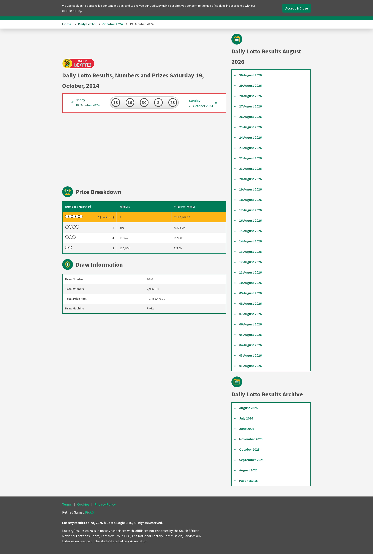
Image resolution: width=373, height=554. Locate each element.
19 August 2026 (250, 189)
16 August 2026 (250, 220)
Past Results (248, 480)
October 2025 (249, 449)
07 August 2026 (250, 314)
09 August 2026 (250, 293)
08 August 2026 (250, 303)
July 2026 (246, 418)
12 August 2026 (250, 262)
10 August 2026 (250, 282)
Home (66, 24)
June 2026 (246, 428)
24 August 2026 (250, 137)
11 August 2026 (250, 272)
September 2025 (251, 460)
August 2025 (248, 470)
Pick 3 (89, 512)
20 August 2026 (250, 179)
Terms (67, 504)
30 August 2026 (250, 75)
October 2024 (112, 24)
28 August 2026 (250, 96)
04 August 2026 (250, 345)
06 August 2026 (250, 324)
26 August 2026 (250, 116)
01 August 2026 (250, 365)
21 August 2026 (250, 168)
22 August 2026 (250, 158)
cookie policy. (72, 10)
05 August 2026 (250, 334)
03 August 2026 (250, 355)
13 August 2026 (250, 251)
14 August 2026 (250, 241)
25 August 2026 (250, 127)
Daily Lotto (86, 24)
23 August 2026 (250, 148)
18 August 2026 (250, 199)
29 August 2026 (250, 85)
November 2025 (250, 439)
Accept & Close (296, 8)
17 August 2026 (250, 210)
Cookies (83, 504)
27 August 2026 (250, 106)
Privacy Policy (105, 504)
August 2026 (248, 408)
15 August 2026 (250, 231)
